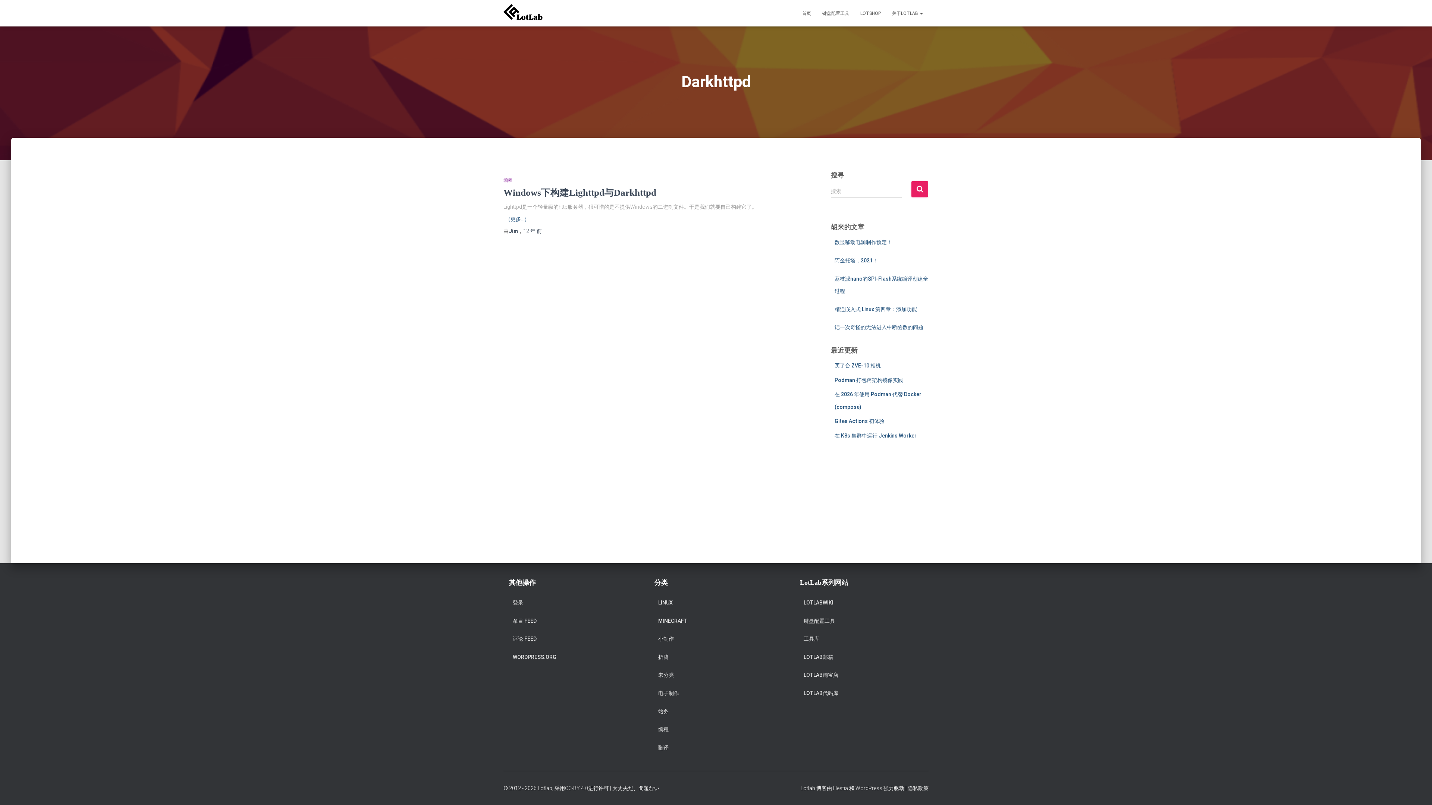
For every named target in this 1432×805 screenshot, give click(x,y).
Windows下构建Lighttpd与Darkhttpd (579, 192)
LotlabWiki (818, 603)
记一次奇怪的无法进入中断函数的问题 (879, 327)
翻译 (663, 748)
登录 (518, 603)
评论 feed (525, 639)
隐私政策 (918, 788)
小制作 (666, 639)
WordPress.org (534, 657)
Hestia (840, 788)
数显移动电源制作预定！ (863, 242)
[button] (921, 13)
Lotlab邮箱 (818, 657)
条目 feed (525, 621)
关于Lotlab (905, 13)
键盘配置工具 (835, 13)
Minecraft (673, 621)
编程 (507, 180)
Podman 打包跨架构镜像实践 (869, 380)
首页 (806, 13)
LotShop (870, 13)
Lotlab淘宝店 (821, 675)
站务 (663, 711)
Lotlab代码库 (821, 693)
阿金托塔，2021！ (856, 260)
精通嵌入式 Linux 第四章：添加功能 (876, 309)
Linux (665, 603)
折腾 (663, 657)
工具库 (811, 639)
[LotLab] (523, 13)
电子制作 (668, 693)
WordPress (868, 788)
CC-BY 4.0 (576, 788)
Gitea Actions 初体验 (860, 421)
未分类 (666, 675)
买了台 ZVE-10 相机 (858, 366)
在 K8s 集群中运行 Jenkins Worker (876, 436)
